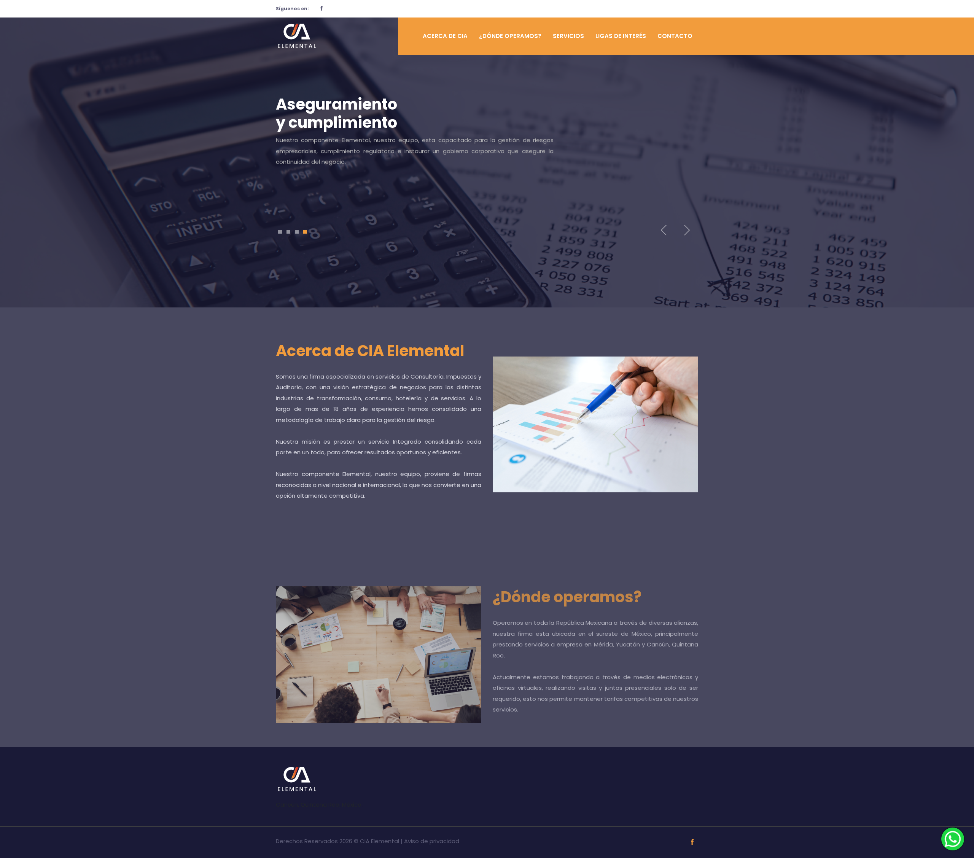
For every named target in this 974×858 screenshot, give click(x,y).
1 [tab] (280, 232)
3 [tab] (297, 232)
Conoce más (310, 186)
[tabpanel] (487, 146)
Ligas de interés (620, 36)
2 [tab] (288, 232)
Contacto (674, 36)
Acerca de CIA (445, 36)
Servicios (568, 36)
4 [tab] (305, 232)
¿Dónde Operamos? (510, 36)
